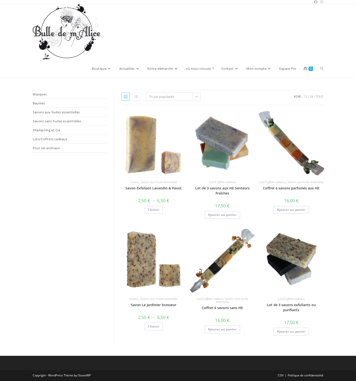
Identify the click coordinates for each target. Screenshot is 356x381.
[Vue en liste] (136, 97)
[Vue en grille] (126, 97)
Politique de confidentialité (305, 375)
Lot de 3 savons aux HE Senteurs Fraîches (222, 190)
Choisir (153, 210)
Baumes (39, 103)
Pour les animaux (46, 148)
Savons (134, 182)
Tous (319, 96)
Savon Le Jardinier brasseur (153, 305)
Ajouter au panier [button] (222, 215)
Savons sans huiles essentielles (159, 299)
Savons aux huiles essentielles (159, 182)
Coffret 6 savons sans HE (222, 307)
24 (311, 96)
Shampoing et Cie (46, 130)
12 (305, 96)
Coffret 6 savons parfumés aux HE (291, 188)
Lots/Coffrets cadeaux (222, 182)
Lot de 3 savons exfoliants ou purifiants (291, 307)
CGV (281, 375)
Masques (40, 94)
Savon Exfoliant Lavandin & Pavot (153, 188)
